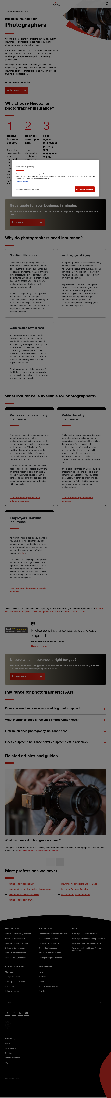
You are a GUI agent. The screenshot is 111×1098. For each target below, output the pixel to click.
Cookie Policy (22, 181)
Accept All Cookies (84, 189)
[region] (55, 178)
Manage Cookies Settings (27, 189)
